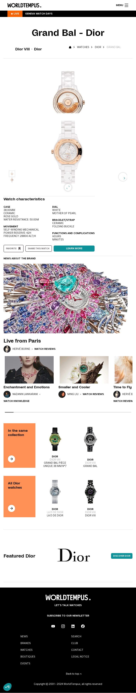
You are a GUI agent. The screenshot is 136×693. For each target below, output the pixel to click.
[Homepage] (24, 5)
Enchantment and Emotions (27, 387)
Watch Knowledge (16, 401)
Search (76, 636)
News (24, 636)
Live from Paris (22, 341)
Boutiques (27, 657)
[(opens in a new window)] (53, 626)
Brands (25, 643)
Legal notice (80, 657)
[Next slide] (123, 177)
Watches (83, 47)
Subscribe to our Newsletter (68, 616)
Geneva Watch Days (38, 14)
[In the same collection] (11, 458)
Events (25, 663)
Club (74, 643)
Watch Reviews (44, 349)
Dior (98, 47)
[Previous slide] (68, 177)
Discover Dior (121, 556)
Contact (77, 650)
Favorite (11, 248)
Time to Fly (122, 387)
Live (16, 14)
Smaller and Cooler (74, 387)
